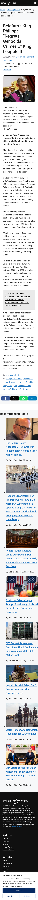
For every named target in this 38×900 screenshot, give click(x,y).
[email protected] (17, 826)
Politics (5, 872)
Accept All (19, 890)
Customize (9, 896)
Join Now (7, 70)
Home (2, 10)
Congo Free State (14, 379)
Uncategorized (13, 10)
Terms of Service (8, 850)
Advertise (6, 841)
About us (5, 838)
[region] (19, 886)
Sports (5, 860)
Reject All (27, 896)
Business (6, 869)
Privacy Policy (7, 847)
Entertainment (7, 863)
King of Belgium (10, 386)
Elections (6, 866)
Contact (5, 844)
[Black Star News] (8, 3)
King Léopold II (26, 382)
